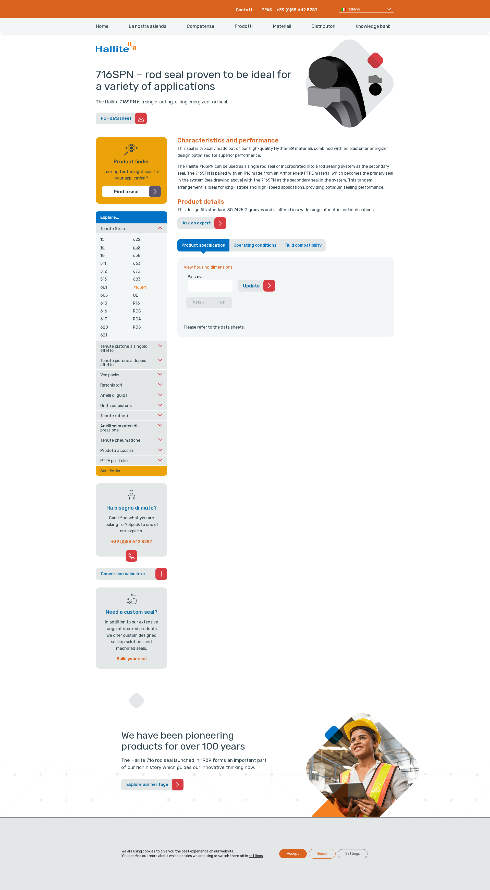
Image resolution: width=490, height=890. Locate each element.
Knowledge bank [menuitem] (373, 26)
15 (102, 239)
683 (136, 279)
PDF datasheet (116, 118)
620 (104, 327)
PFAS (267, 9)
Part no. (195, 276)
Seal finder (110, 470)
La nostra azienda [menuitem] (147, 26)
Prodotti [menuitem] (244, 26)
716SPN (140, 287)
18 (102, 255)
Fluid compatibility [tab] (303, 245)
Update (251, 286)
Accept (293, 853)
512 (103, 271)
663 (136, 263)
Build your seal (131, 658)
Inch (221, 302)
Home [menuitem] (102, 26)
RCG (137, 311)
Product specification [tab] (203, 245)
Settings (352, 853)
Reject (322, 853)
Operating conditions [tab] (255, 245)
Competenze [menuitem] (200, 26)
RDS (137, 327)
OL (135, 295)
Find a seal (126, 192)
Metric (199, 302)
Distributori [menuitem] (323, 26)
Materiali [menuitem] (282, 26)
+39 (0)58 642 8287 (296, 9)
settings (256, 856)
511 (103, 263)
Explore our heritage (147, 784)
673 (136, 271)
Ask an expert (196, 223)
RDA (137, 319)
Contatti (244, 9)
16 (102, 247)
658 (136, 255)
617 (103, 319)
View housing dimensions (208, 267)
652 (136, 247)
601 (103, 287)
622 (137, 239)
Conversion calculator (123, 573)
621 (103, 335)
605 (104, 295)
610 (103, 303)
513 (103, 279)
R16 (136, 303)
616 (103, 311)
